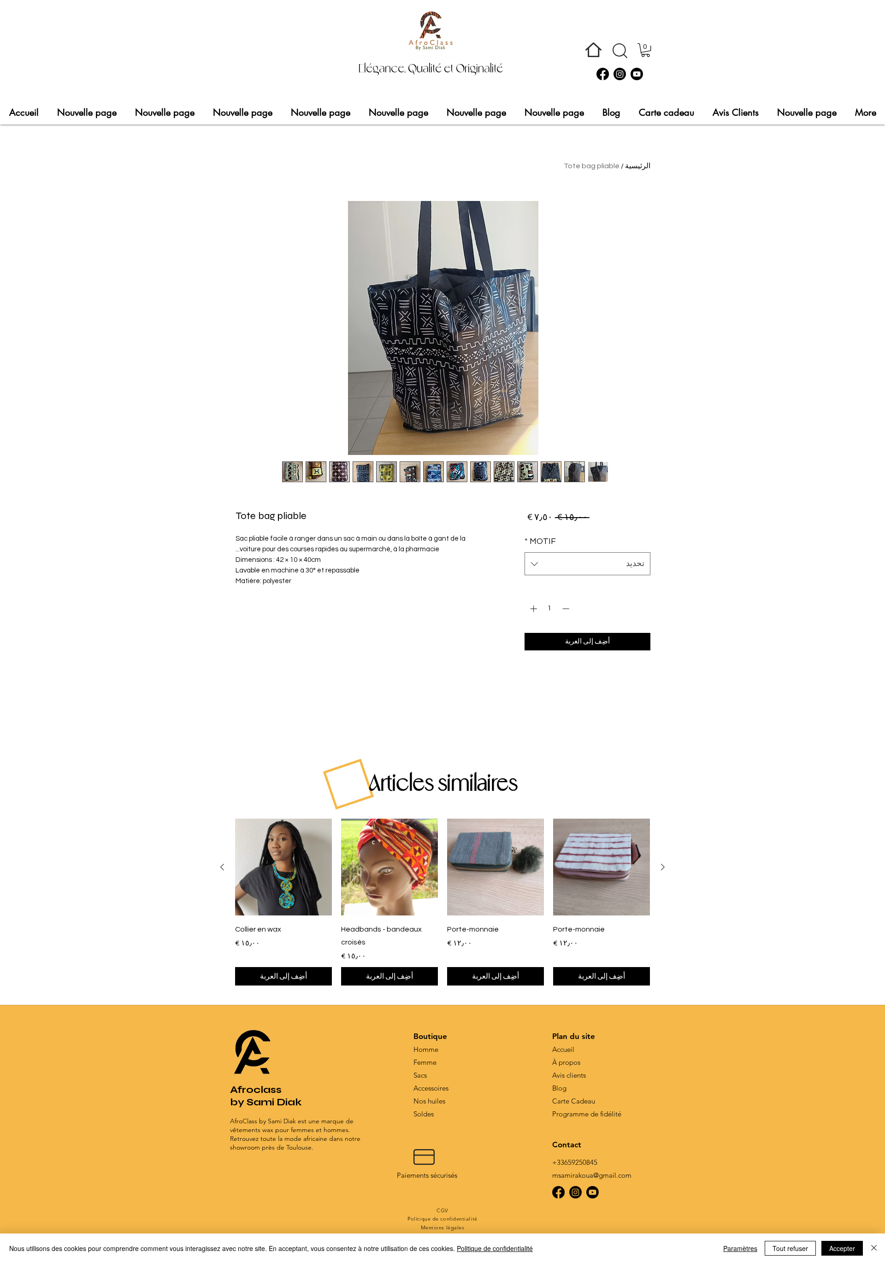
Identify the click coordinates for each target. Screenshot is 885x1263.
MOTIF (540, 541)
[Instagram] (620, 74)
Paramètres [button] (740, 1248)
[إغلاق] (873, 1248)
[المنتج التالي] (222, 867)
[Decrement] (566, 608)
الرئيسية (637, 166)
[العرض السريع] (601, 867)
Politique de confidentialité (495, 1248)
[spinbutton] (549, 608)
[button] (620, 50)
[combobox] (587, 563)
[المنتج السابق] (662, 867)
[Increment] (532, 608)
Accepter (842, 1248)
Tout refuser (790, 1248)
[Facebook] (602, 74)
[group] (442, 902)
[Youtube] (637, 74)
